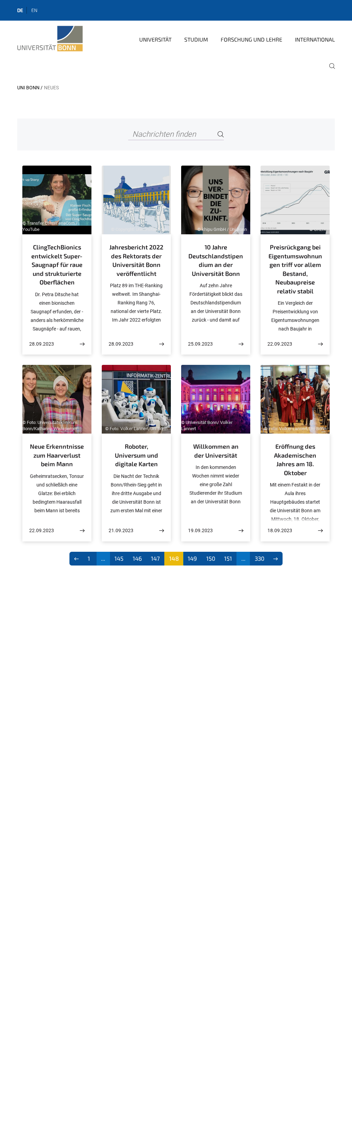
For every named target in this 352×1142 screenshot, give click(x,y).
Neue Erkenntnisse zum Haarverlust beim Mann (57, 455)
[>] (276, 559)
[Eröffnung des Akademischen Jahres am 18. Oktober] (320, 530)
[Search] (221, 134)
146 (137, 558)
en (34, 10)
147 (155, 558)
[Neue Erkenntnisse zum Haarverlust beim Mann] (82, 530)
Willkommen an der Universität (216, 451)
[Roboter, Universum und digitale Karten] (161, 530)
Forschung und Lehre (251, 39)
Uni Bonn (28, 87)
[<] (76, 559)
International (315, 39)
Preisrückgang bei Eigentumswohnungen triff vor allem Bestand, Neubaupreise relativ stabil (295, 269)
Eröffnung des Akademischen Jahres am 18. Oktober (295, 460)
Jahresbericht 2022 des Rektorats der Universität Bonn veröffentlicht (136, 260)
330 (259, 558)
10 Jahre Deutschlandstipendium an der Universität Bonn (215, 260)
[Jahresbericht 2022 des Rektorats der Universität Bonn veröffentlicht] (161, 344)
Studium (196, 39)
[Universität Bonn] (50, 39)
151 (228, 558)
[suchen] (329, 70)
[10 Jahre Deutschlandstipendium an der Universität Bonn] (241, 344)
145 (118, 558)
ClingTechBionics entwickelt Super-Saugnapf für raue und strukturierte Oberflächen (56, 264)
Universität (155, 39)
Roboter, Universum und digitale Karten (136, 455)
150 (210, 558)
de (20, 10)
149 (192, 558)
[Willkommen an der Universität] (241, 530)
